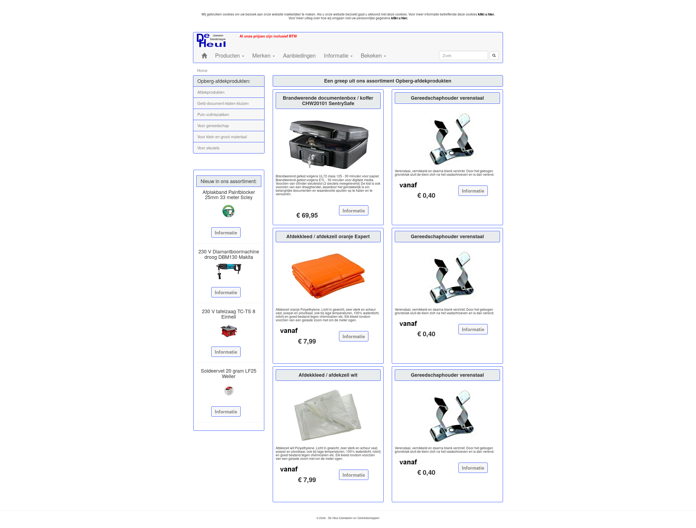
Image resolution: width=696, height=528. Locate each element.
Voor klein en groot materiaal (222, 136)
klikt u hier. (486, 14)
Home (202, 70)
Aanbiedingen (299, 55)
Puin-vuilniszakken (213, 114)
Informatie (226, 232)
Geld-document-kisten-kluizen (223, 103)
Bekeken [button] (372, 55)
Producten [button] (228, 55)
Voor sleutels (208, 147)
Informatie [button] (337, 55)
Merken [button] (262, 55)
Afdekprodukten (211, 92)
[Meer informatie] (228, 212)
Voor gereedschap (213, 125)
